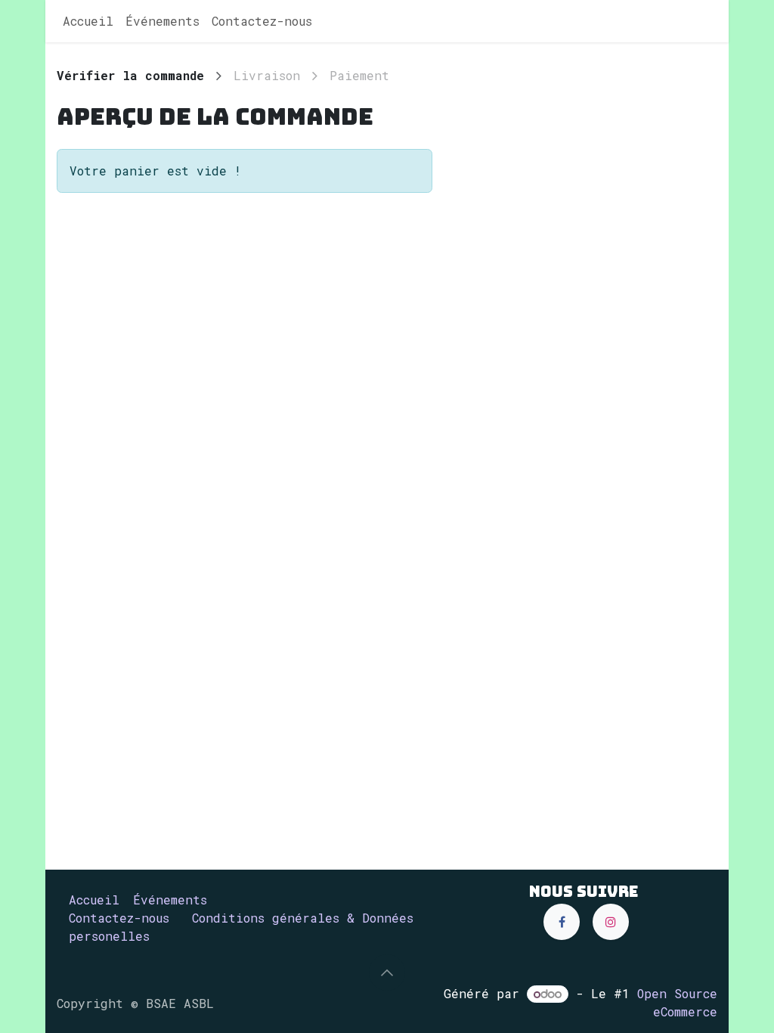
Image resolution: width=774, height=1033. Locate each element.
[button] (387, 972)
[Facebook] (561, 922)
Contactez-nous (119, 918)
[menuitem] (88, 21)
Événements (170, 899)
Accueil (94, 899)
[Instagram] (611, 922)
